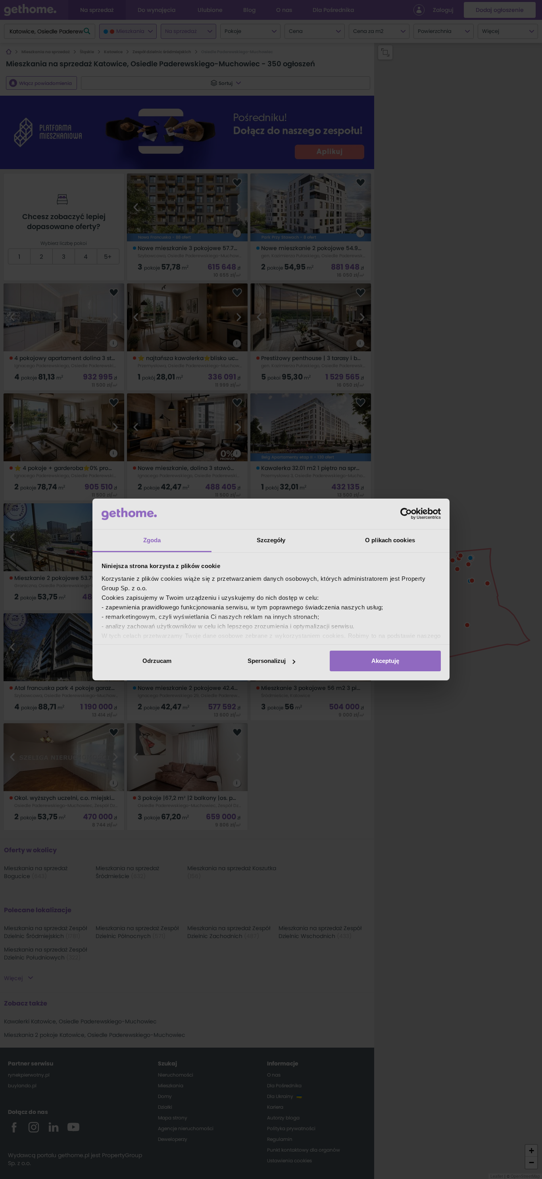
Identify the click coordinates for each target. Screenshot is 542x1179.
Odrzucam (156, 660)
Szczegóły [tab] (271, 540)
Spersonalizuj (267, 660)
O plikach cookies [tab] (390, 540)
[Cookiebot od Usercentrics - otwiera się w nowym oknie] (406, 514)
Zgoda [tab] (152, 540)
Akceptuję (385, 660)
